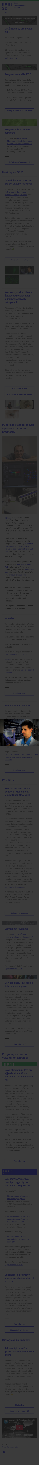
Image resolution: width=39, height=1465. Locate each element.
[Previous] (3, 732)
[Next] (36, 732)
